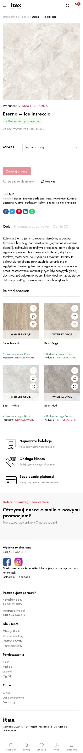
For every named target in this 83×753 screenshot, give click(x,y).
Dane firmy (9, 702)
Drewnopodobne (34, 198)
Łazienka (8, 203)
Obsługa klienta (11, 631)
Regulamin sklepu (12, 646)
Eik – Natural (11, 343)
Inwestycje (59, 198)
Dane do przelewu (13, 698)
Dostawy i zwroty (12, 641)
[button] (20, 181)
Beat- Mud (50, 405)
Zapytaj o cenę (16, 171)
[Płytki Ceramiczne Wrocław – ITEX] (16, 5)
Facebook (24, 577)
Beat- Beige (51, 343)
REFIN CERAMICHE (24, 357)
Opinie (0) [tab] (60, 226)
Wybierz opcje (21, 334)
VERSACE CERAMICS (33, 106)
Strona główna (11, 17)
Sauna (51, 203)
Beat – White (11, 405)
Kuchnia (72, 198)
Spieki (60, 203)
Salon (41, 203)
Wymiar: (9, 147)
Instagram (9, 577)
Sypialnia (70, 203)
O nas (6, 693)
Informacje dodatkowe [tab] (31, 226)
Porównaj (50, 181)
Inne (48, 198)
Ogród (19, 203)
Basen (25, 17)
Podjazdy (31, 203)
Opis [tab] (6, 226)
